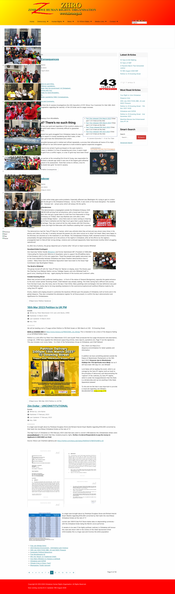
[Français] (136, 20)
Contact (113, 21)
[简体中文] (134, 20)
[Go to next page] (70, 572)
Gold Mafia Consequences (43, 59)
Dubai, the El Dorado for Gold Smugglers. (44, 93)
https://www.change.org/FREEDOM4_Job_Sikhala (63, 332)
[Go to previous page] (32, 572)
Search (122, 134)
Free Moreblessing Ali (37, 554)
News (69, 21)
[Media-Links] (105, 21)
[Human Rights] (63, 21)
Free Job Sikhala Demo (38, 546)
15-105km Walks (83, 21)
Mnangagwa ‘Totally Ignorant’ (40, 565)
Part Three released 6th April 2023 (98, 127)
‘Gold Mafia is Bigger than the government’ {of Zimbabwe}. (50, 88)
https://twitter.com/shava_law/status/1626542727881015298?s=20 (80, 441)
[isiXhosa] (144, 20)
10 (55, 572)
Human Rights (57, 21)
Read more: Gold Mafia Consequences (43, 169)
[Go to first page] (29, 572)
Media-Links (99, 21)
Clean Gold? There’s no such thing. (42, 84)
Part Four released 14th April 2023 (98, 132)
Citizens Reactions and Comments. (42, 101)
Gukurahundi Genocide (12, 228)
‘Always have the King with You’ (41, 90)
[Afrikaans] (137, 20)
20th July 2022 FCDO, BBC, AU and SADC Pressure (48, 550)
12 (62, 572)
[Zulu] (141, 20)
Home (32, 21)
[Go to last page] (73, 572)
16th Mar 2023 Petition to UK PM (47, 307)
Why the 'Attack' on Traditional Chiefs (43, 557)
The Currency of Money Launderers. (43, 86)
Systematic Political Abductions (41, 552)
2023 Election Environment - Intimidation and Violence (49, 548)
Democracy (41, 21)
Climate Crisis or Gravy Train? (40, 563)
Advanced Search (126, 143)
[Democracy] (47, 21)
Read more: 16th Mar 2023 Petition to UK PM (45, 401)
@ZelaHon (51, 252)
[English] (133, 20)
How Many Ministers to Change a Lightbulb (45, 559)
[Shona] (142, 20)
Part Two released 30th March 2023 (98, 123)
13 (66, 572)
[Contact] (117, 21)
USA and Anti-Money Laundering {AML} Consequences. (49, 97)
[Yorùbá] (139, 20)
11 (59, 572)
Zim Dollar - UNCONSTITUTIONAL (47, 405)
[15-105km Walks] (91, 21)
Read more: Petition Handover (40, 301)
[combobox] (128, 137)
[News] (73, 21)
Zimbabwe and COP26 (38, 561)
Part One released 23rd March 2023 (98, 118)
